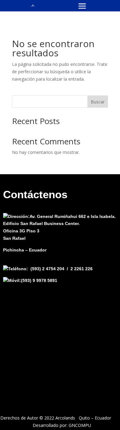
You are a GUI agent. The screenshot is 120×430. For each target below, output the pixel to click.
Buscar (98, 102)
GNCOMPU (80, 425)
